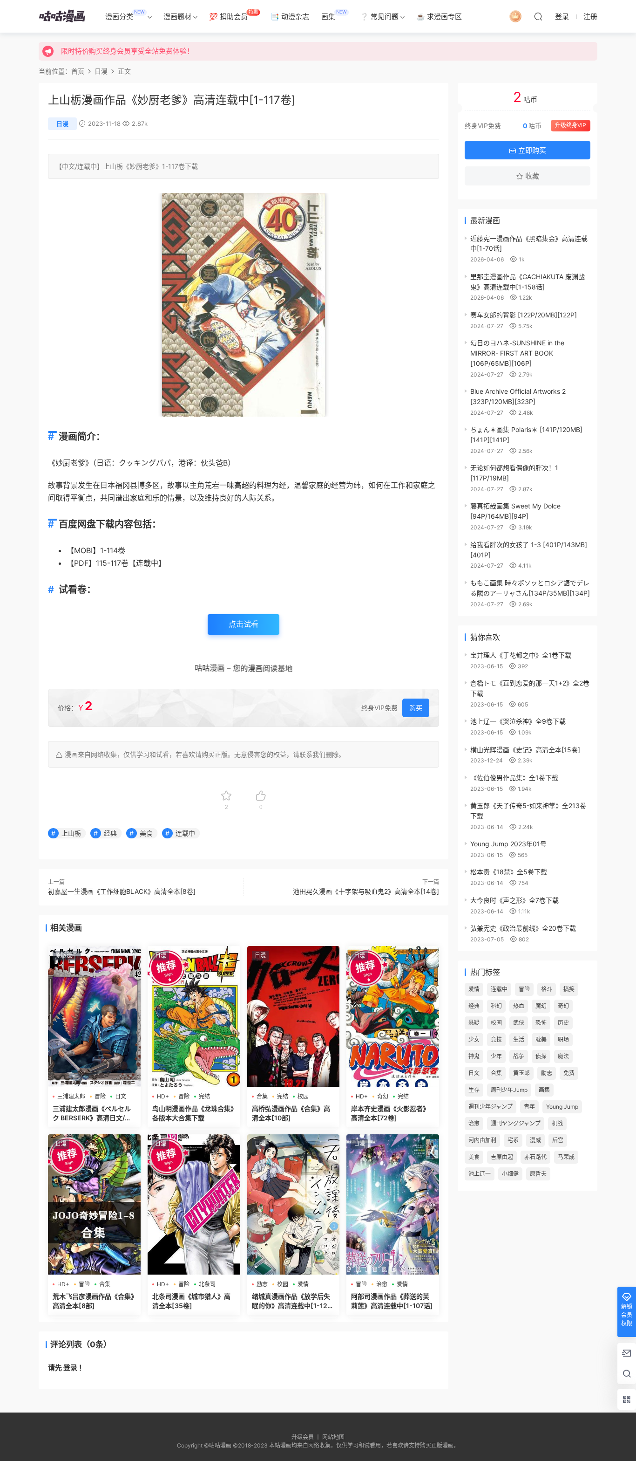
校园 (303, 1096)
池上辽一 (479, 1173)
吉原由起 (502, 1156)
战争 (518, 1056)
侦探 (541, 1056)
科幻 (496, 1005)
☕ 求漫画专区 (439, 16)
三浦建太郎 (71, 1096)
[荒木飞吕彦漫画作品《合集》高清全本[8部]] (94, 1204)
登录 (70, 1367)
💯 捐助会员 (233, 15)
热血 (518, 1005)
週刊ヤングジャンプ (516, 1123)
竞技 (496, 1039)
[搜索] (538, 16)
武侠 (518, 1022)
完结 (204, 1096)
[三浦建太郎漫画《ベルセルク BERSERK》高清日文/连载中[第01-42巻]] (94, 1016)
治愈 (381, 1284)
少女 (474, 1039)
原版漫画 (66, 955)
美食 (146, 833)
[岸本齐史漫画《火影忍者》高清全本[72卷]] (392, 1016)
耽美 (541, 1039)
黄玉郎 (521, 1073)
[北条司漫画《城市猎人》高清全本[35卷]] (194, 1204)
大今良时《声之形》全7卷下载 (514, 900)
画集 (334, 15)
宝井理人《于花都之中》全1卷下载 (520, 655)
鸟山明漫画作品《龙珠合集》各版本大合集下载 (193, 1113)
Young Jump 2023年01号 (508, 844)
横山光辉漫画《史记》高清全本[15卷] (525, 750)
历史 (563, 1022)
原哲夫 (538, 1173)
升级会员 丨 (306, 1437)
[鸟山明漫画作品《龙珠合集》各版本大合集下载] (194, 1016)
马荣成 (566, 1156)
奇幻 (382, 1096)
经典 (110, 833)
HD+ (163, 1096)
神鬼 (474, 1056)
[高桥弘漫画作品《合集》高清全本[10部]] (293, 1016)
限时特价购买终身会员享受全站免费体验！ (127, 51)
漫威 (535, 1140)
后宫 (557, 1140)
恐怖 (541, 1022)
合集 (262, 1096)
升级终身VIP (570, 125)
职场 (563, 1039)
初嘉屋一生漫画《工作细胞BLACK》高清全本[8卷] (122, 891)
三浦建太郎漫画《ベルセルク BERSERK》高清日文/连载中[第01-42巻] (92, 1113)
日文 (120, 1096)
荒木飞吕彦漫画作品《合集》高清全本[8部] (93, 1301)
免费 (569, 1073)
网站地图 (333, 1437)
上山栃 (113, 166)
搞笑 (569, 989)
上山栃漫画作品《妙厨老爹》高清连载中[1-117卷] (172, 100)
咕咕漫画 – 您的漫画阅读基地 (242, 667)
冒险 (100, 1096)
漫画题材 (177, 16)
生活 (518, 1039)
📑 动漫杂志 (290, 16)
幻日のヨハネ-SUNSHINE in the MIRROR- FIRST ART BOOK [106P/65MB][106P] (517, 353)
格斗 (546, 989)
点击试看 (243, 624)
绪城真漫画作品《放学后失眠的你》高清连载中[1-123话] (292, 1301)
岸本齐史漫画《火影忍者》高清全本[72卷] (390, 1113)
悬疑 (474, 1022)
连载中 (87, 166)
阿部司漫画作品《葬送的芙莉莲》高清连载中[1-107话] (392, 1301)
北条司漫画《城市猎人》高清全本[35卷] (191, 1301)
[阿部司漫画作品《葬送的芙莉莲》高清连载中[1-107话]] (392, 1204)
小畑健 (510, 1173)
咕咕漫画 (62, 16)
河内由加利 (482, 1140)
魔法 (563, 1056)
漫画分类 (125, 15)
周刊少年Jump (509, 1089)
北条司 (207, 1284)
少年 (496, 1056)
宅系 (513, 1140)
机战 (557, 1123)
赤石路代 (535, 1156)
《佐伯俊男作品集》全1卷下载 (514, 778)
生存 (474, 1089)
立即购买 (531, 150)
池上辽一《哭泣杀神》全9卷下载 (518, 721)
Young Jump (562, 1106)
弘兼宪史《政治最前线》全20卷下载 (523, 928)
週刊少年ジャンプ (490, 1106)
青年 (529, 1106)
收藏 (531, 175)
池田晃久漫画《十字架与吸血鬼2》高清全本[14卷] (366, 891)
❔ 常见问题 (379, 16)
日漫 (62, 123)
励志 (262, 1284)
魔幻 (541, 1005)
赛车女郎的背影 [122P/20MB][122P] (523, 315)
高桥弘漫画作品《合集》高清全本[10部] (291, 1113)
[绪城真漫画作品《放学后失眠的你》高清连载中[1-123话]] (293, 1204)
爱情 (303, 1284)
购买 (415, 708)
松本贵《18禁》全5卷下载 (508, 872)
